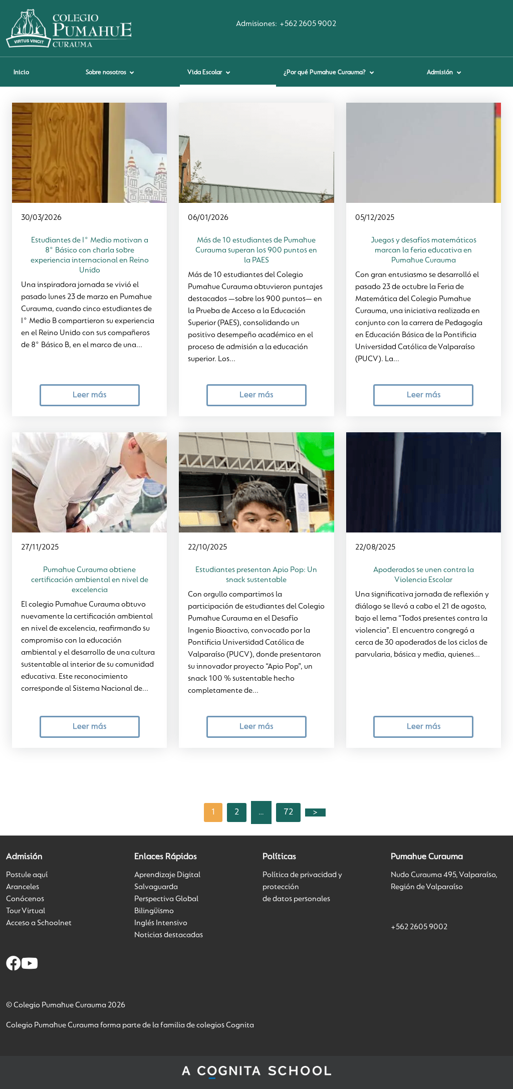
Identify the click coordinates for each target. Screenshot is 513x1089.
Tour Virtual (25, 911)
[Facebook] (13, 965)
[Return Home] (68, 28)
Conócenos (25, 899)
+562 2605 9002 (308, 24)
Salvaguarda (156, 887)
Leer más (89, 395)
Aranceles (22, 887)
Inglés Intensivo (160, 923)
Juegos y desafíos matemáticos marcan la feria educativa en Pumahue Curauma (423, 250)
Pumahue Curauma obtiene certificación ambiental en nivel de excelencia (89, 580)
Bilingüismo (154, 911)
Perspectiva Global (166, 899)
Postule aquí (27, 875)
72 (288, 812)
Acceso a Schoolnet (39, 923)
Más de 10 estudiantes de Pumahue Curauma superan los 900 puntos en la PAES (256, 250)
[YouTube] (29, 965)
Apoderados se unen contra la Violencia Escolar (423, 575)
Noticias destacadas (168, 935)
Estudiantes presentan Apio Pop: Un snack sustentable (256, 575)
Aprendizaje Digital (167, 875)
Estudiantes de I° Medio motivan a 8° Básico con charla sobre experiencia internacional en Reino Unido (90, 255)
